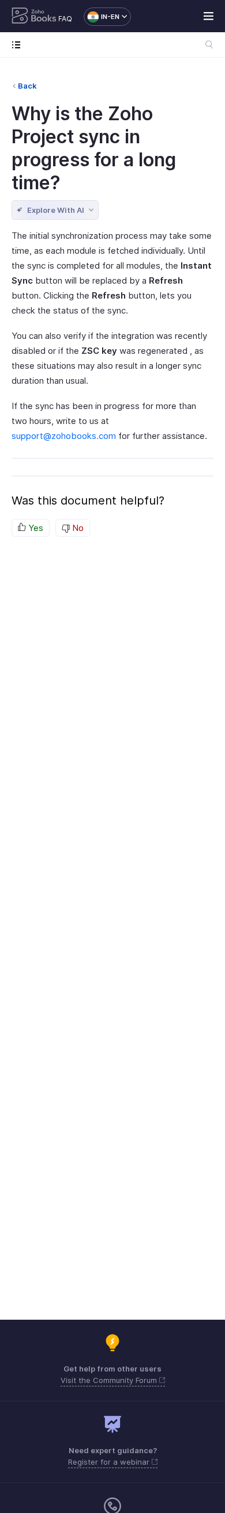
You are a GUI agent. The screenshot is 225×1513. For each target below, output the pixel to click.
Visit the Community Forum (110, 1380)
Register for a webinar (110, 1461)
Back (27, 85)
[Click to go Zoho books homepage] (34, 16)
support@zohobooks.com (64, 435)
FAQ (65, 18)
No (77, 527)
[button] (101, 16)
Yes (34, 527)
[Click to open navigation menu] (19, 44)
